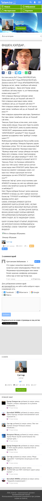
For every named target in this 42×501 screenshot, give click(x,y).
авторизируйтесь (8, 286)
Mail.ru (8, 295)
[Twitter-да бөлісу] (19, 72)
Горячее (29, 10)
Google (36, 292)
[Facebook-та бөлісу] (3, 72)
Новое (7, 6)
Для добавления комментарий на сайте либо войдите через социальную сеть (21, 286)
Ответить (36, 279)
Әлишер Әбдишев (9, 237)
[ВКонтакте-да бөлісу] (9, 72)
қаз (14, 1)
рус (14, 3)
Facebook (10, 292)
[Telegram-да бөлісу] (16, 72)
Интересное (10, 10)
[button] (5, 248)
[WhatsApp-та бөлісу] (26, 72)
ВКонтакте (23, 292)
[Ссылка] (27, 261)
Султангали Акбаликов (16, 261)
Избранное (30, 6)
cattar (21, 378)
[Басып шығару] (29, 72)
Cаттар (9, 242)
